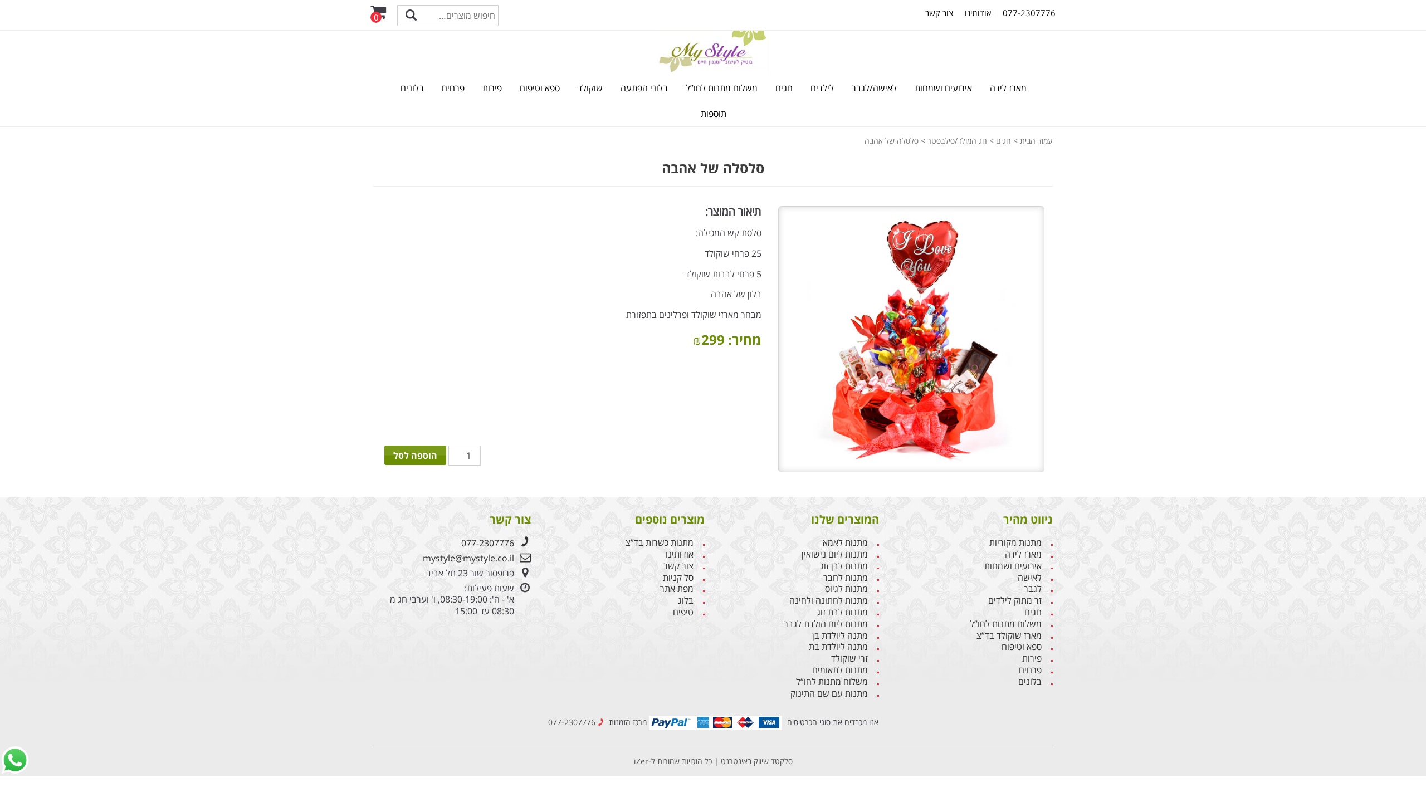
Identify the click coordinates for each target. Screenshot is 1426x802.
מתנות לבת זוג (842, 612)
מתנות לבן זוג (844, 566)
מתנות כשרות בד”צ (660, 543)
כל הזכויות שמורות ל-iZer (673, 761)
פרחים (453, 88)
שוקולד (590, 88)
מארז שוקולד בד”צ (1009, 636)
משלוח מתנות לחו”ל (722, 88)
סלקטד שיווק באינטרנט (756, 761)
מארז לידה (1008, 88)
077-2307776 (487, 543)
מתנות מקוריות (1015, 543)
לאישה (1030, 578)
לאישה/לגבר (874, 88)
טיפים (683, 612)
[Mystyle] (713, 52)
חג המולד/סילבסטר (957, 140)
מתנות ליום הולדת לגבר (826, 624)
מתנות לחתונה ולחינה (828, 601)
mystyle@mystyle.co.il (468, 558)
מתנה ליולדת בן (840, 636)
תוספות (713, 113)
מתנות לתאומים (840, 670)
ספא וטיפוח (540, 88)
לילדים (822, 88)
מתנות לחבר (845, 578)
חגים (784, 88)
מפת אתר (677, 589)
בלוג (686, 601)
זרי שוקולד (849, 658)
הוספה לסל (415, 455)
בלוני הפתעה (644, 88)
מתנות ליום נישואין (835, 554)
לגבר (1033, 589)
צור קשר (678, 566)
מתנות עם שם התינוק (829, 694)
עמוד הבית (1036, 140)
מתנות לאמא (845, 543)
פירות (492, 88)
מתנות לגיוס (846, 589)
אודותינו (680, 554)
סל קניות (678, 578)
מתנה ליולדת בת (838, 647)
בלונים (412, 88)
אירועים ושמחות (943, 88)
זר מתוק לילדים (1015, 601)
